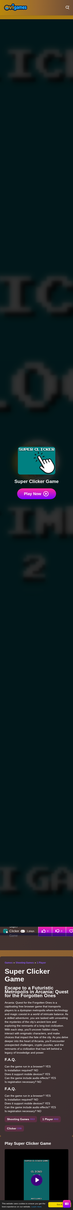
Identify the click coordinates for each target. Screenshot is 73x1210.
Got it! (59, 1204)
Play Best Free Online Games (15, 8)
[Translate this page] (67, 1204)
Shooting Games (25, 962)
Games (9, 962)
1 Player (41, 962)
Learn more (36, 1207)
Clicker (14, 1128)
